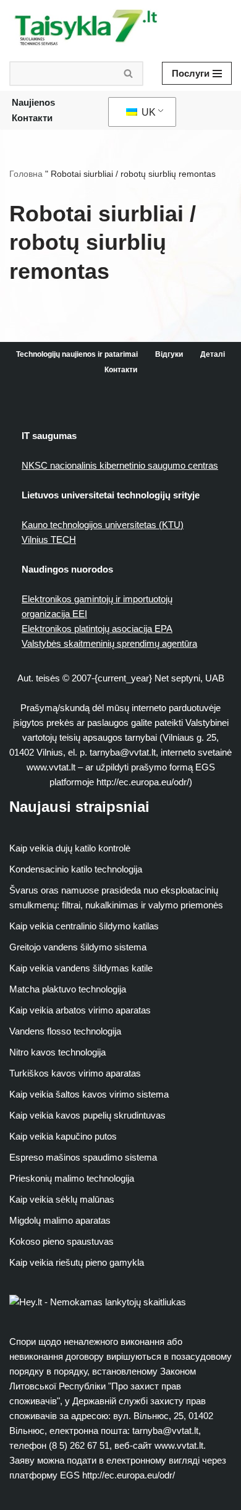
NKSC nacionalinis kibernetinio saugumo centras (120, 465)
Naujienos (33, 102)
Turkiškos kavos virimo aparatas (75, 1073)
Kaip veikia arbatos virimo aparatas (80, 1010)
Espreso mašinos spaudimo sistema (83, 1157)
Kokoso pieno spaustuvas (61, 1241)
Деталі (212, 354)
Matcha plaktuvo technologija (67, 989)
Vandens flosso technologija (65, 1031)
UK (147, 112)
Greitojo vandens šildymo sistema (77, 947)
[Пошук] (128, 73)
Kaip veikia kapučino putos (63, 1136)
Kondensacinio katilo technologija (75, 869)
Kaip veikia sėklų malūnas (61, 1199)
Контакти (32, 118)
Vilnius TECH (49, 539)
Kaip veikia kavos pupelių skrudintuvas (87, 1115)
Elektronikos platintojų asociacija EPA (97, 628)
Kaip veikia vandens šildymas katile (81, 968)
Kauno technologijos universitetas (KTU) (103, 524)
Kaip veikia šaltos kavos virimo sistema (89, 1094)
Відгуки (169, 354)
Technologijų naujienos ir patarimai (77, 354)
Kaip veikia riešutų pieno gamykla (76, 1262)
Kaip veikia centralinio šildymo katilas (84, 926)
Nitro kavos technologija (57, 1052)
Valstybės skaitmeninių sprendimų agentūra (109, 643)
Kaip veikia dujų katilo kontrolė (69, 848)
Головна (26, 174)
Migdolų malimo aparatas (60, 1220)
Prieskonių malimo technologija (71, 1178)
